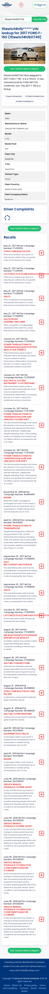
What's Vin (17, 985)
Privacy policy (30, 985)
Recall (33, 988)
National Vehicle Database (26, 978)
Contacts (24, 988)
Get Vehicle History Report (24, 68)
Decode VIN (39, 19)
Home (7, 985)
